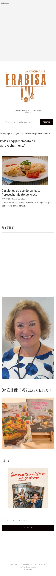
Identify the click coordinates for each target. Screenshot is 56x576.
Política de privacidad (28, 567)
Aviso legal (28, 570)
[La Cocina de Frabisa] (28, 86)
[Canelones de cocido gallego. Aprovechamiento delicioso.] (28, 170)
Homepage (5, 133)
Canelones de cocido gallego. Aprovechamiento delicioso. (21, 192)
